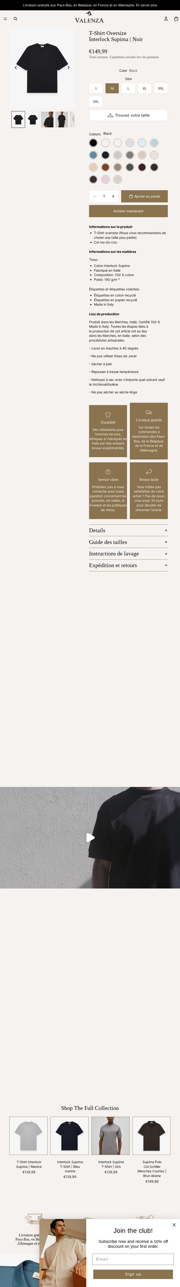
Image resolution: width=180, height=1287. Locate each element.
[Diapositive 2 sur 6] (32, 119)
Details (97, 530)
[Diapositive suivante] (70, 68)
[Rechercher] (15, 19)
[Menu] (5, 18)
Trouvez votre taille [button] (132, 115)
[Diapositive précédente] (14, 68)
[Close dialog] (174, 1224)
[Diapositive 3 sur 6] (47, 119)
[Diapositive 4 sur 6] (61, 119)
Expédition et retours (113, 565)
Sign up (133, 1274)
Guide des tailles (108, 542)
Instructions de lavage (114, 553)
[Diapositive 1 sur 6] (18, 119)
